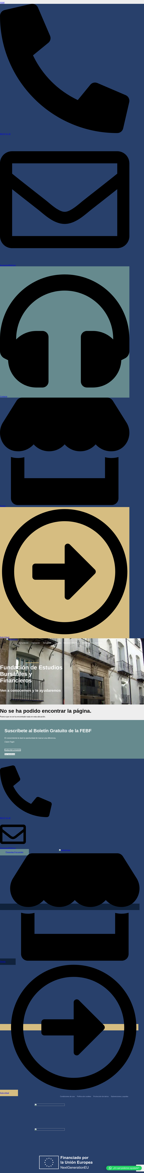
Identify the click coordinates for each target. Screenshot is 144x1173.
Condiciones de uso (67, 1096)
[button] (24, 642)
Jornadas (57, 643)
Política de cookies (84, 1096)
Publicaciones (88, 643)
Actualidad (47, 643)
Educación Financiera (71, 643)
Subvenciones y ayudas (119, 1096)
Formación (36, 643)
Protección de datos (101, 1096)
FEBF (2, 3)
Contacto (98, 643)
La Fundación (23, 643)
